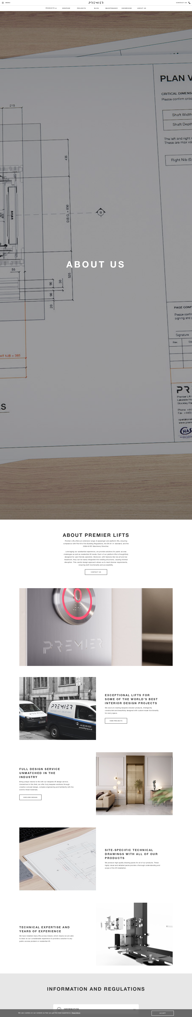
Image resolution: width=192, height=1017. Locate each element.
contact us (96, 572)
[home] (96, 3)
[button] (3, 3)
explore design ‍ (30, 797)
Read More (76, 1013)
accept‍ (163, 1013)
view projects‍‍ (116, 720)
